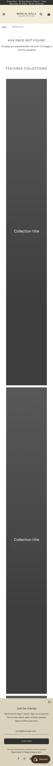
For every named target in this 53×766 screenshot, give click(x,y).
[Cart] (49, 14)
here (47, 46)
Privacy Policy (16, 752)
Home (4, 27)
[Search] (41, 14)
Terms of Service (31, 752)
